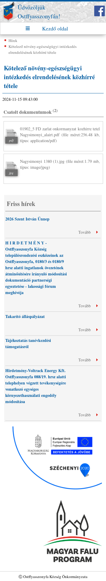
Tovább (85, 232)
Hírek (13, 40)
